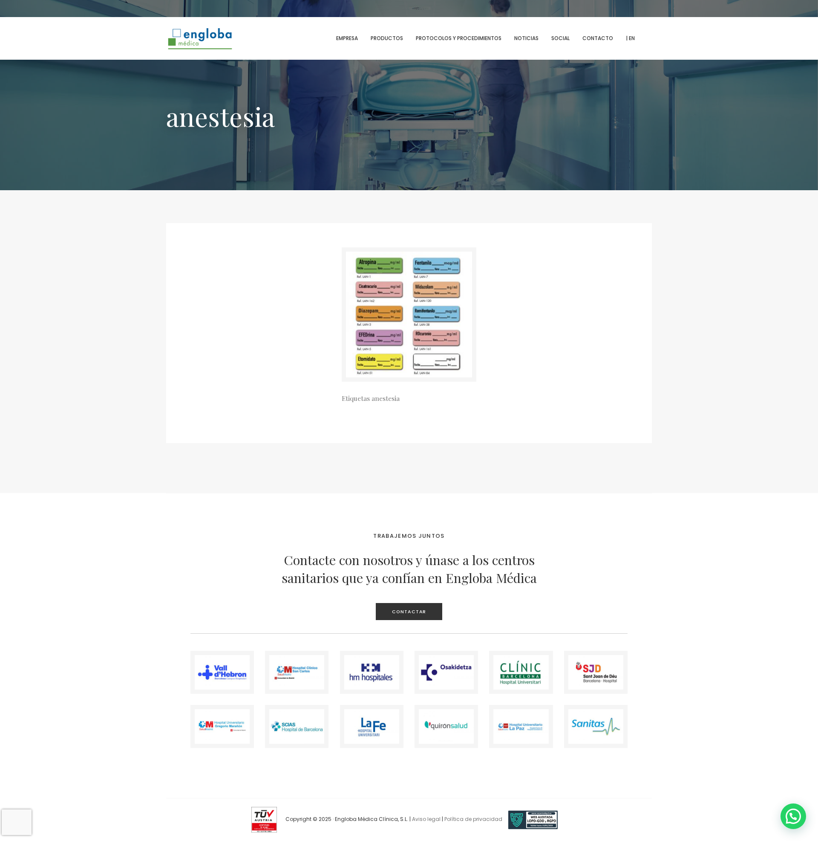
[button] (793, 816)
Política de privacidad (473, 819)
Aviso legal (426, 819)
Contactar (409, 612)
